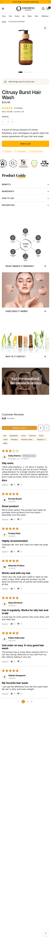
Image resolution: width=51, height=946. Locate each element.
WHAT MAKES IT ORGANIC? (20, 266)
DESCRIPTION (8, 205)
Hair (10, 16)
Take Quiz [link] (24, 389)
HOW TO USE (8, 198)
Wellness (44, 16)
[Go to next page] (32, 701)
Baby (30, 16)
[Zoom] (45, 28)
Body (17, 16)
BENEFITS (6, 184)
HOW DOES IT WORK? (17, 311)
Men (36, 16)
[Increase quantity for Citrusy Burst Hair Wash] (12, 121)
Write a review (19, 428)
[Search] (43, 9)
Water (5, 443)
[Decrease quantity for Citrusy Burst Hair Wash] (4, 121)
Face (4, 16)
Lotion (23, 436)
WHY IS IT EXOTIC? (15, 356)
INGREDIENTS (8, 191)
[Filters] (40, 428)
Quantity (5, 117)
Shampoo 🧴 (41, 439)
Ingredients (14, 436)
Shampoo (14, 439)
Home (4, 21)
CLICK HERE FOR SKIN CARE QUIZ (25, 2)
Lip (23, 16)
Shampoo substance (28, 439)
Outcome (32, 436)
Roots (41, 436)
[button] (7, 108)
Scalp (5, 439)
